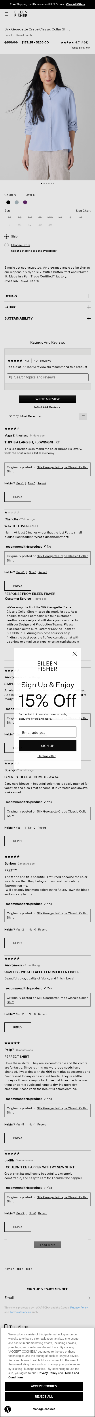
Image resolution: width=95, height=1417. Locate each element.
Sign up (47, 746)
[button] (7, 1409)
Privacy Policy (50, 1373)
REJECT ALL (44, 1396)
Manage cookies (44, 1409)
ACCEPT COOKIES (44, 1386)
